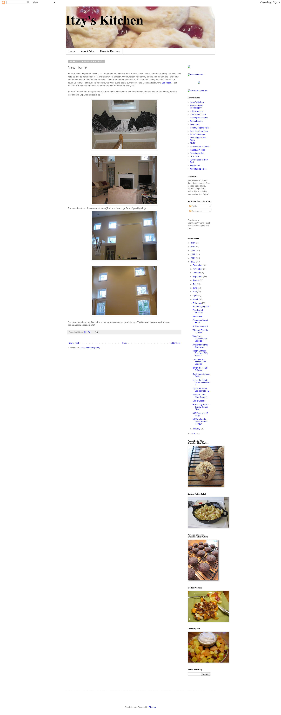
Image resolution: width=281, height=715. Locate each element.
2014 (193, 243)
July (195, 284)
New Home (197, 316)
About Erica (87, 51)
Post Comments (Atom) (90, 348)
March (196, 299)
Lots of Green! (199, 401)
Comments (196, 211)
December (198, 265)
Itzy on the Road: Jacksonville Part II (201, 382)
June (195, 288)
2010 (193, 258)
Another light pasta (201, 306)
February (197, 303)
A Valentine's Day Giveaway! (200, 346)
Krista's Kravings (197, 134)
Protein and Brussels (198, 311)
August (196, 280)
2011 (193, 254)
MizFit (192, 143)
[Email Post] (96, 332)
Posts (194, 206)
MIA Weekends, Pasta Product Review (200, 421)
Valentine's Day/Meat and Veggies (200, 338)
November (198, 269)
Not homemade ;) (200, 326)
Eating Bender (196, 121)
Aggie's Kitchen (197, 102)
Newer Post (73, 343)
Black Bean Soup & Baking (201, 375)
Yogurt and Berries (198, 169)
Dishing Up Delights (199, 118)
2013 (193, 247)
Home (71, 51)
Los (166, 83)
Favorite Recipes (110, 51)
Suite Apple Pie (197, 153)
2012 (193, 250)
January (197, 429)
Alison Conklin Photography (196, 106)
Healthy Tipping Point (199, 128)
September (198, 276)
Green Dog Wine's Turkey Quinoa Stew (201, 406)
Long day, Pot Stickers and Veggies (199, 361)
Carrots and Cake (198, 114)
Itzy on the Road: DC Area (200, 369)
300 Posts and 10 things (200, 414)
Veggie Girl (195, 165)
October (196, 273)
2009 (193, 262)
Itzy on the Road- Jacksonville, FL (201, 390)
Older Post (175, 343)
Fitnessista (195, 124)
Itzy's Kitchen (104, 19)
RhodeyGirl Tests (197, 150)
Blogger (152, 707)
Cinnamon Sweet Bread (200, 321)
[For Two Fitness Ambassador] (189, 67)
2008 (193, 433)
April (195, 295)
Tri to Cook (195, 156)
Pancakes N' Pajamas (199, 147)
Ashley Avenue (196, 111)
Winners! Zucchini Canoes (200, 331)
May (195, 292)
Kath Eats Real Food (199, 131)
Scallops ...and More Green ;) (200, 396)
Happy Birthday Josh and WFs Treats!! (200, 353)
